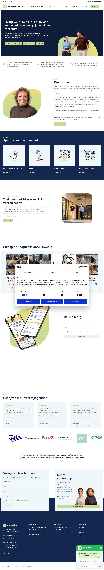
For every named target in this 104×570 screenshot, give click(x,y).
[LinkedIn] (8, 553)
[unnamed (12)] (64, 155)
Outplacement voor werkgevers (38, 532)
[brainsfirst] (39, 155)
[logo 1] (11, 525)
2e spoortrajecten (34, 534)
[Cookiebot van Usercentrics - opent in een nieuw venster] (80, 267)
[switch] (43, 295)
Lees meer (9, 420)
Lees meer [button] (10, 281)
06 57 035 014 (10, 538)
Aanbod (81, 527)
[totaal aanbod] (90, 155)
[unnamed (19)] (14, 155)
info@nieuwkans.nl (12, 535)
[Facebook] (4, 553)
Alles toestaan (75, 301)
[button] (42, 6)
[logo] (13, 6)
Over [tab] (76, 272)
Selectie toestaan (52, 301)
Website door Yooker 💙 (26, 566)
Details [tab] (52, 272)
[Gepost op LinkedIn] (96, 284)
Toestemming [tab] (27, 272)
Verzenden (81, 336)
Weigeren (28, 301)
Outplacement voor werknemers (63, 532)
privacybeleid (84, 332)
